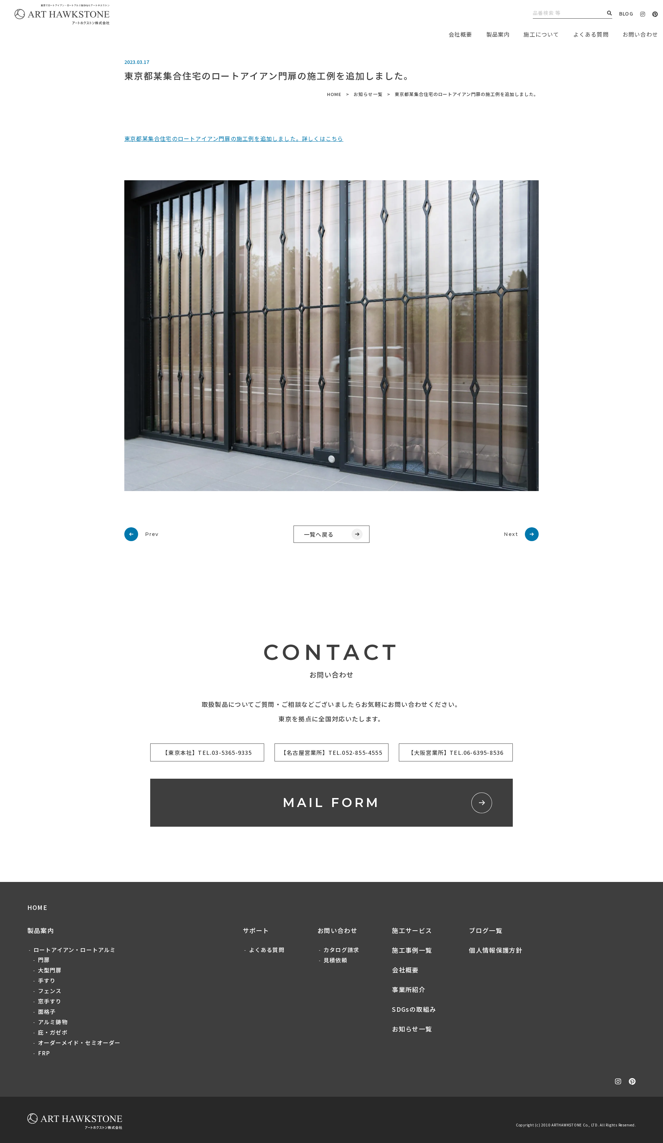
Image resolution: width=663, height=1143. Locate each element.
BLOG (626, 13)
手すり (47, 980)
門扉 (44, 959)
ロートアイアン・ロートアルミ (74, 949)
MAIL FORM (332, 802)
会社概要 (405, 969)
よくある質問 (591, 34)
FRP (44, 1053)
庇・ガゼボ (53, 1032)
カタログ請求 (341, 949)
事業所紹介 (408, 989)
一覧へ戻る (319, 534)
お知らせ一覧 (368, 94)
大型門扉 (50, 970)
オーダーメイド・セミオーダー (79, 1042)
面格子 (47, 1011)
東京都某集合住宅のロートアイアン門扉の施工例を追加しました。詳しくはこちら (233, 138)
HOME (334, 94)
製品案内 (498, 34)
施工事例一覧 (412, 949)
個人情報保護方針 (495, 949)
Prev (152, 534)
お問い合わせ (337, 930)
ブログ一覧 (485, 930)
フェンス (50, 991)
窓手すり (50, 1001)
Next (511, 534)
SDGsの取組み (414, 1009)
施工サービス (412, 930)
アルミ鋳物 (53, 1022)
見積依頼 (335, 960)
